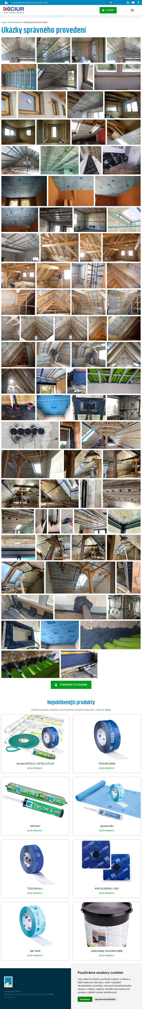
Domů (3, 22)
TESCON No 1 (35, 888)
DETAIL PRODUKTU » (35, 768)
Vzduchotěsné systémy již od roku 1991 (29, 2)
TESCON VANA (106, 763)
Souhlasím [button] (85, 999)
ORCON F (35, 826)
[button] (108, 10)
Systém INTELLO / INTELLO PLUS (35, 763)
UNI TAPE (35, 951)
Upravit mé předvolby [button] (105, 999)
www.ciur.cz (9, 997)
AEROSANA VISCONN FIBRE (107, 951)
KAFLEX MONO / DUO (107, 888)
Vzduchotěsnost (15, 22)
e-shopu (107, 710)
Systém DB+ (107, 826)
